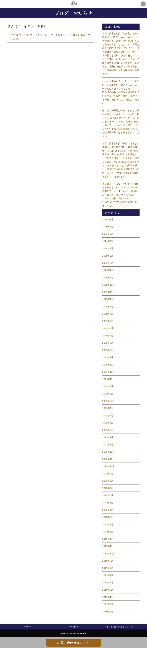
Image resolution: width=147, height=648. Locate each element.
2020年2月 (107, 524)
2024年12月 (108, 364)
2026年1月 (107, 270)
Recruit (27, 626)
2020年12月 (108, 451)
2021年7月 (107, 401)
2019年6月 (107, 582)
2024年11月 (108, 371)
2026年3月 (107, 255)
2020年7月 (107, 488)
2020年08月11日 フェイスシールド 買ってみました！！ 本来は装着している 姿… (50, 37)
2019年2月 (107, 611)
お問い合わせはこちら (73, 643)
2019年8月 (107, 567)
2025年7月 (107, 313)
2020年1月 (107, 531)
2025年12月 (108, 277)
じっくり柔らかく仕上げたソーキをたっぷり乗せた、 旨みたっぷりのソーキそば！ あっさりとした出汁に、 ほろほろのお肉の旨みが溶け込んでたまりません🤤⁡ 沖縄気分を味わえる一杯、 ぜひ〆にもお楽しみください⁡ (120, 92)
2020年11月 (108, 459)
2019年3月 (107, 604)
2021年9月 (107, 386)
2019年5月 (107, 589)
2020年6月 (107, 495)
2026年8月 (107, 219)
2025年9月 (107, 299)
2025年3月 (107, 342)
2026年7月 (107, 226)
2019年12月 (108, 538)
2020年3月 (107, 517)
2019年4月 (107, 597)
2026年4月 (107, 248)
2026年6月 (107, 233)
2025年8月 (107, 306)
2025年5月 (107, 328)
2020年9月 (107, 473)
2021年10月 (108, 379)
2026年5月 (107, 241)
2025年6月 (107, 321)
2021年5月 (107, 415)
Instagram (73, 626)
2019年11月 (108, 546)
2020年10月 (108, 466)
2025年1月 (107, 357)
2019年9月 (107, 560)
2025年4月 (107, 335)
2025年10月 (108, 292)
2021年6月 (107, 408)
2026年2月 (107, 262)
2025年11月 (108, 284)
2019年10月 (108, 553)
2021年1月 (107, 444)
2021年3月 (107, 430)
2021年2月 (107, 437)
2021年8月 (107, 393)
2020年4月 (107, 509)
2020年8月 (107, 480)
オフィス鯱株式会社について (119, 626)
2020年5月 (107, 502)
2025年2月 (107, 350)
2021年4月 (107, 422)
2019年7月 (107, 575)
